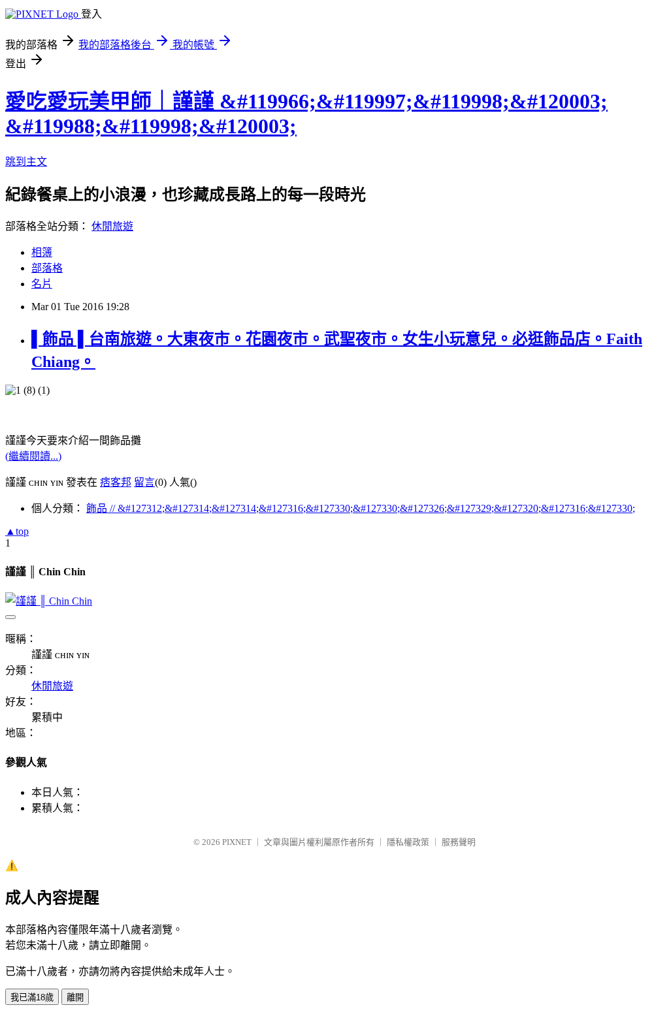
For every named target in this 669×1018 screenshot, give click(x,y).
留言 (144, 482)
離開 (75, 997)
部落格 (47, 268)
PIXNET (237, 842)
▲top (17, 531)
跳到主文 (26, 161)
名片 (41, 283)
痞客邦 (115, 482)
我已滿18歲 (32, 997)
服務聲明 (459, 842)
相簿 (41, 252)
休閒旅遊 (112, 226)
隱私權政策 (408, 842)
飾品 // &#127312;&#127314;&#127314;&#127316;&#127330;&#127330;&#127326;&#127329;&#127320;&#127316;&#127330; (360, 508)
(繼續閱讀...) (33, 456)
